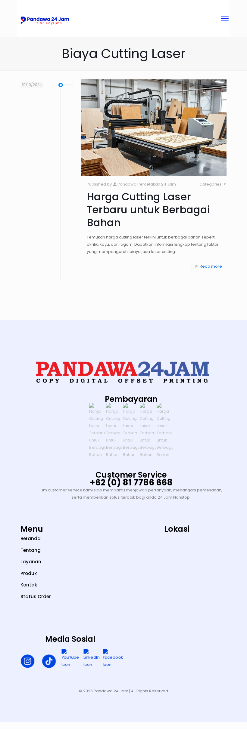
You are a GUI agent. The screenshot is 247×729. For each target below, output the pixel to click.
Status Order (35, 596)
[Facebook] (113, 658)
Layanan (30, 561)
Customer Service (131, 474)
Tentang (30, 550)
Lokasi (176, 529)
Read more (211, 266)
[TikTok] (49, 662)
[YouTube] (70, 658)
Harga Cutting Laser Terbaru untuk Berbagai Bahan (148, 209)
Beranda (30, 538)
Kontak (28, 585)
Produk (28, 573)
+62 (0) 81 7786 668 (131, 482)
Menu (31, 529)
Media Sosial (70, 639)
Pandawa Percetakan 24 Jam (146, 184)
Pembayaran (131, 399)
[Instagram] (27, 662)
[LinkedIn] (91, 658)
